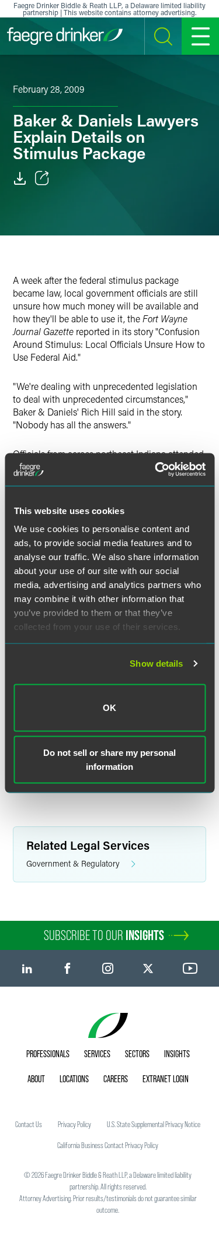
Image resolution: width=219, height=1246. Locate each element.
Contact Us (28, 1124)
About (36, 1078)
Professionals (47, 1053)
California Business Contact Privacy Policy (107, 1145)
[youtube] (190, 968)
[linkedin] (27, 968)
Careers (115, 1078)
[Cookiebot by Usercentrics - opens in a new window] (156, 469)
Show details (156, 663)
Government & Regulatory (73, 863)
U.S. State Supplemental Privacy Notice (153, 1124)
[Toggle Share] (42, 178)
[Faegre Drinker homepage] (65, 36)
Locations (74, 1078)
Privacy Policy (74, 1124)
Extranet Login (165, 1078)
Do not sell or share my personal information (109, 760)
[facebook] (67, 968)
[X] (148, 968)
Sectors (137, 1053)
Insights (177, 1053)
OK (109, 707)
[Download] (20, 178)
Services (97, 1053)
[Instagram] (107, 968)
